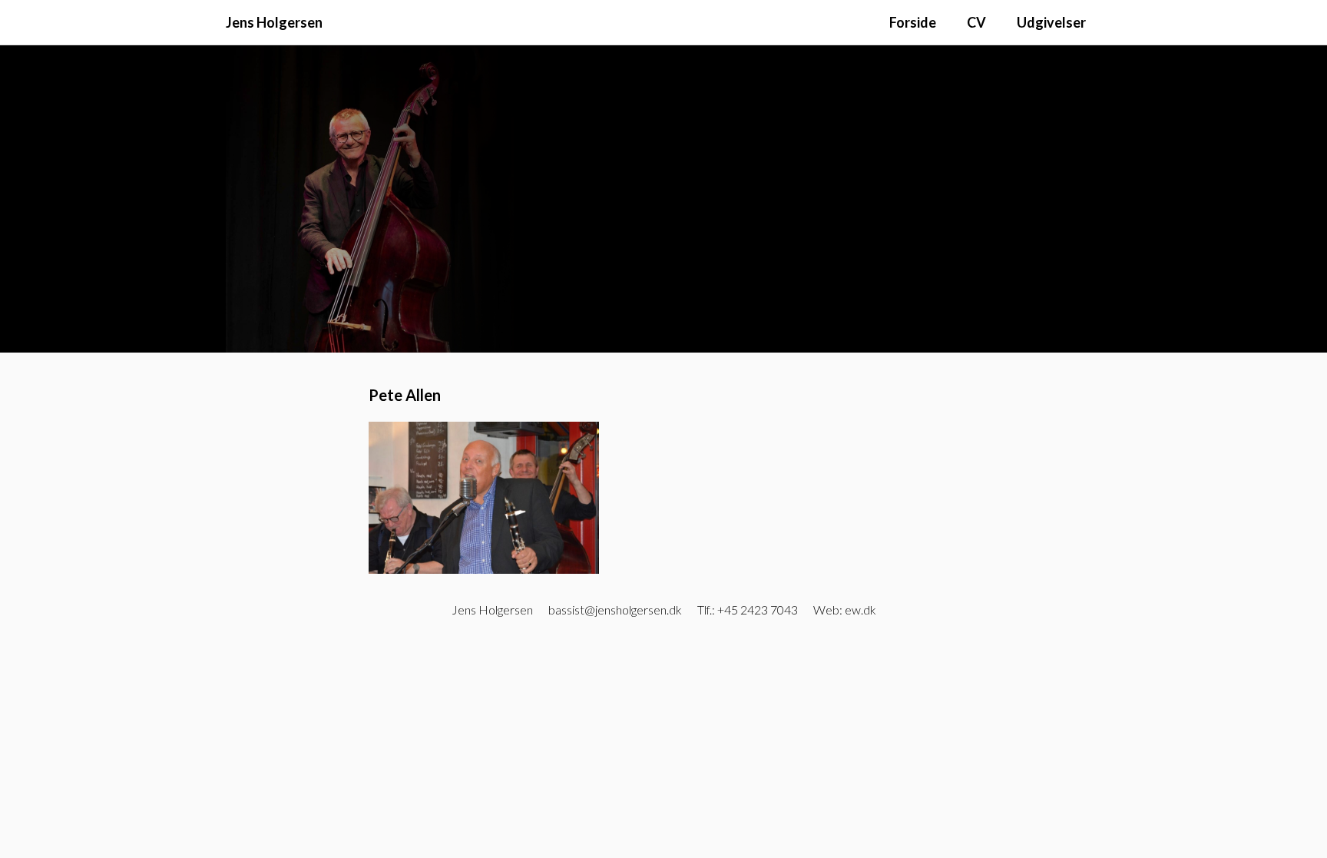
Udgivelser (1051, 22)
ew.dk (860, 609)
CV (976, 22)
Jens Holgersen (274, 22)
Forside (912, 22)
